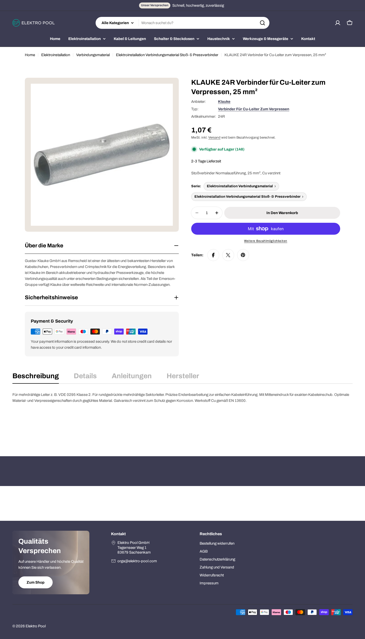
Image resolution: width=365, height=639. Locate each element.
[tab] (35, 377)
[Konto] (338, 23)
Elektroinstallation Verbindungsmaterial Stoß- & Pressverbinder (167, 55)
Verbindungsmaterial (93, 55)
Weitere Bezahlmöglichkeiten (265, 241)
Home (30, 55)
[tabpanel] (182, 416)
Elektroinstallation (55, 55)
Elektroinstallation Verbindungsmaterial (240, 186)
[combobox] (182, 23)
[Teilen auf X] (228, 255)
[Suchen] (262, 23)
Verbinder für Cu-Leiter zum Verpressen (253, 109)
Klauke (224, 102)
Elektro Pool (36, 626)
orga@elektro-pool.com (137, 561)
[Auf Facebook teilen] (213, 255)
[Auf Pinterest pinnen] (243, 255)
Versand (214, 137)
